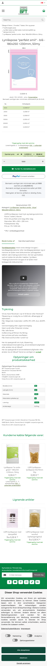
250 (36, 390)
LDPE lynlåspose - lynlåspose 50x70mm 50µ (34, 469)
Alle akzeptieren (23, 650)
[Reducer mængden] (4, 161)
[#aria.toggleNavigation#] (3, 10)
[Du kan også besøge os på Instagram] (26, 582)
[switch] (7, 635)
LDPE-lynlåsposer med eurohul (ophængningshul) (34, 534)
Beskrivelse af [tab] (8, 241)
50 (35, 398)
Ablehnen (23, 658)
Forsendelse (32, 97)
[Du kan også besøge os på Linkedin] (37, 582)
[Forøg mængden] (42, 161)
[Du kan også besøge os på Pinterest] (20, 582)
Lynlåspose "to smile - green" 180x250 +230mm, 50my (12, 469)
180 (36, 385)
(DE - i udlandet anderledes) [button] (12, 484)
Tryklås (37, 402)
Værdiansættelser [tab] (26, 241)
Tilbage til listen (7, 25)
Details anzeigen (23, 663)
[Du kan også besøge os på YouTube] (15, 582)
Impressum (25, 629)
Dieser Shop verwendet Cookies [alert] (23, 592)
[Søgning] (43, 20)
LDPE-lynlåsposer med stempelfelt (12, 533)
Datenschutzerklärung (10, 629)
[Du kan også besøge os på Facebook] (9, 582)
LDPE (36, 394)
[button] (43, 3)
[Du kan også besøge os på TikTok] (32, 582)
